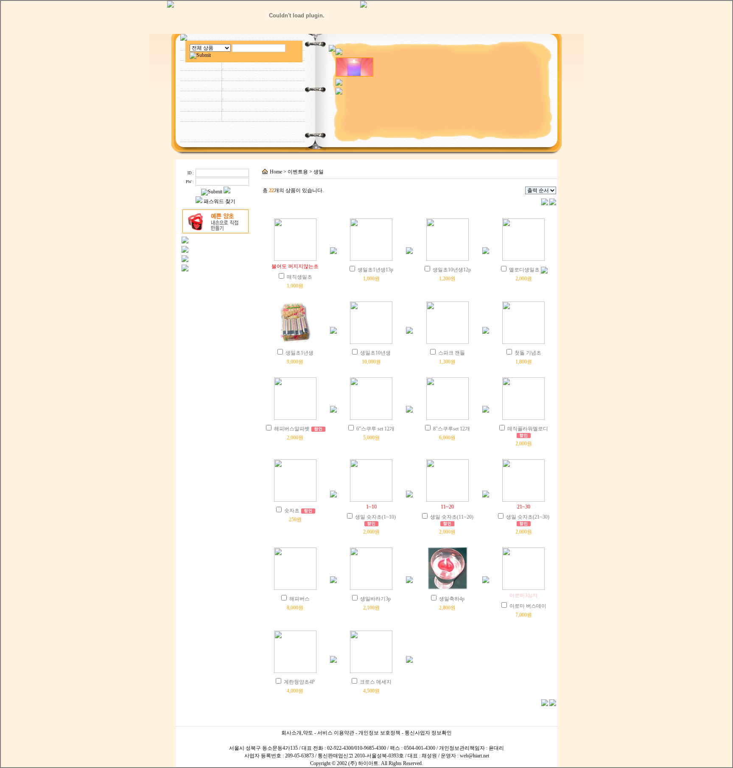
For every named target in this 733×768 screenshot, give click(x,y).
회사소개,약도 (297, 733)
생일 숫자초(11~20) (451, 517)
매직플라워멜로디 (527, 429)
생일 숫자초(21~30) (527, 517)
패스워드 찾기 (219, 201)
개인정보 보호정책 (379, 733)
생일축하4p (451, 599)
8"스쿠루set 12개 (451, 429)
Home (276, 172)
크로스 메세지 (376, 682)
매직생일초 (299, 277)
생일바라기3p (375, 599)
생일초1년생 (299, 353)
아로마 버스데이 (527, 606)
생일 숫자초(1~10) (375, 517)
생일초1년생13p (375, 270)
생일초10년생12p (452, 270)
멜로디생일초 (524, 270)
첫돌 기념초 (528, 353)
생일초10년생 (375, 353)
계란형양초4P (299, 682)
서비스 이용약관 (335, 733)
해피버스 (299, 599)
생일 (318, 172)
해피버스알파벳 (292, 429)
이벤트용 (298, 172)
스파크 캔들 (451, 353)
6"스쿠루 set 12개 (375, 429)
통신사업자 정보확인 (428, 733)
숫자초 (291, 511)
